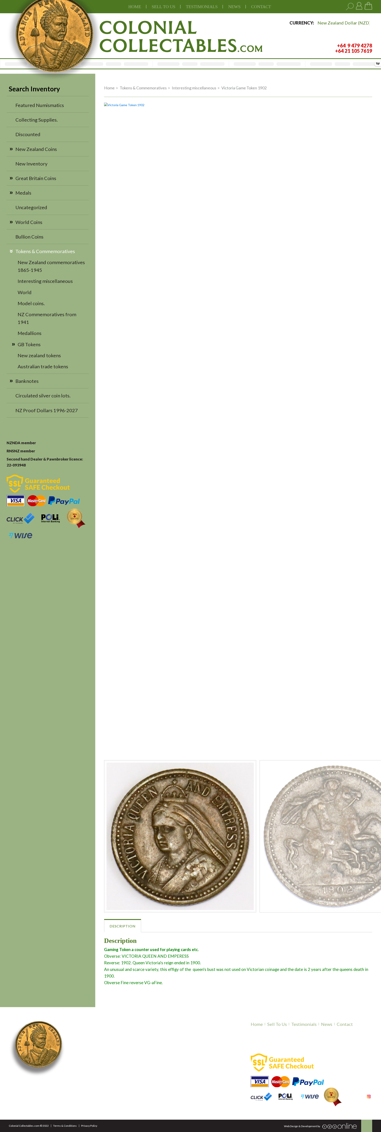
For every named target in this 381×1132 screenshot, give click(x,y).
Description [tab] (123, 926)
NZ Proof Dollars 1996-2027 (46, 410)
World (25, 292)
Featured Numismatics (39, 105)
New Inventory (31, 164)
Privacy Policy (89, 1125)
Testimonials (304, 1024)
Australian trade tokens (43, 366)
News (234, 6)
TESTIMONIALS (202, 6)
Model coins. (31, 303)
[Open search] (350, 7)
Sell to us (163, 6)
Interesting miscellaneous (45, 281)
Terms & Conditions (65, 1125)
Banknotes (27, 381)
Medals (23, 193)
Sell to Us (277, 1024)
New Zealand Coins (36, 149)
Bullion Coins (29, 237)
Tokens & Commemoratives (45, 251)
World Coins (28, 222)
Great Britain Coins (35, 178)
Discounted (27, 134)
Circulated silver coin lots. (43, 396)
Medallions (29, 333)
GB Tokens (29, 344)
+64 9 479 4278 (95, 1079)
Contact (261, 6)
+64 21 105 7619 (96, 1085)
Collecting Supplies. (36, 120)
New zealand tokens (39, 355)
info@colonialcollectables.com (112, 1095)
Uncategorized (31, 207)
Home (134, 6)
